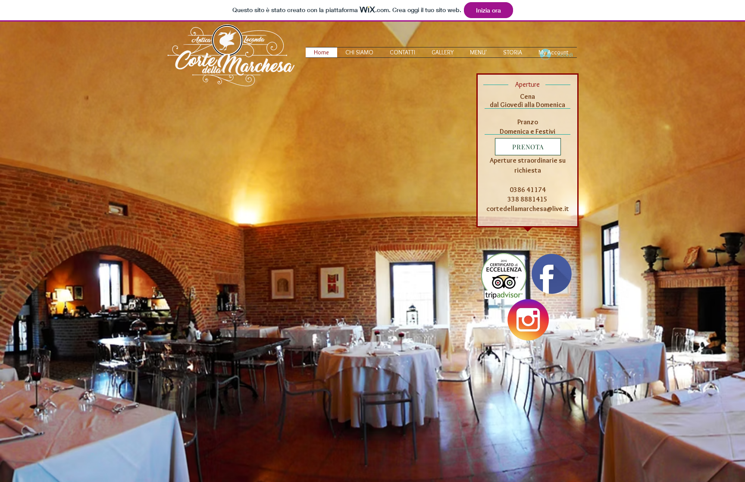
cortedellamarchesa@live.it (527, 209)
